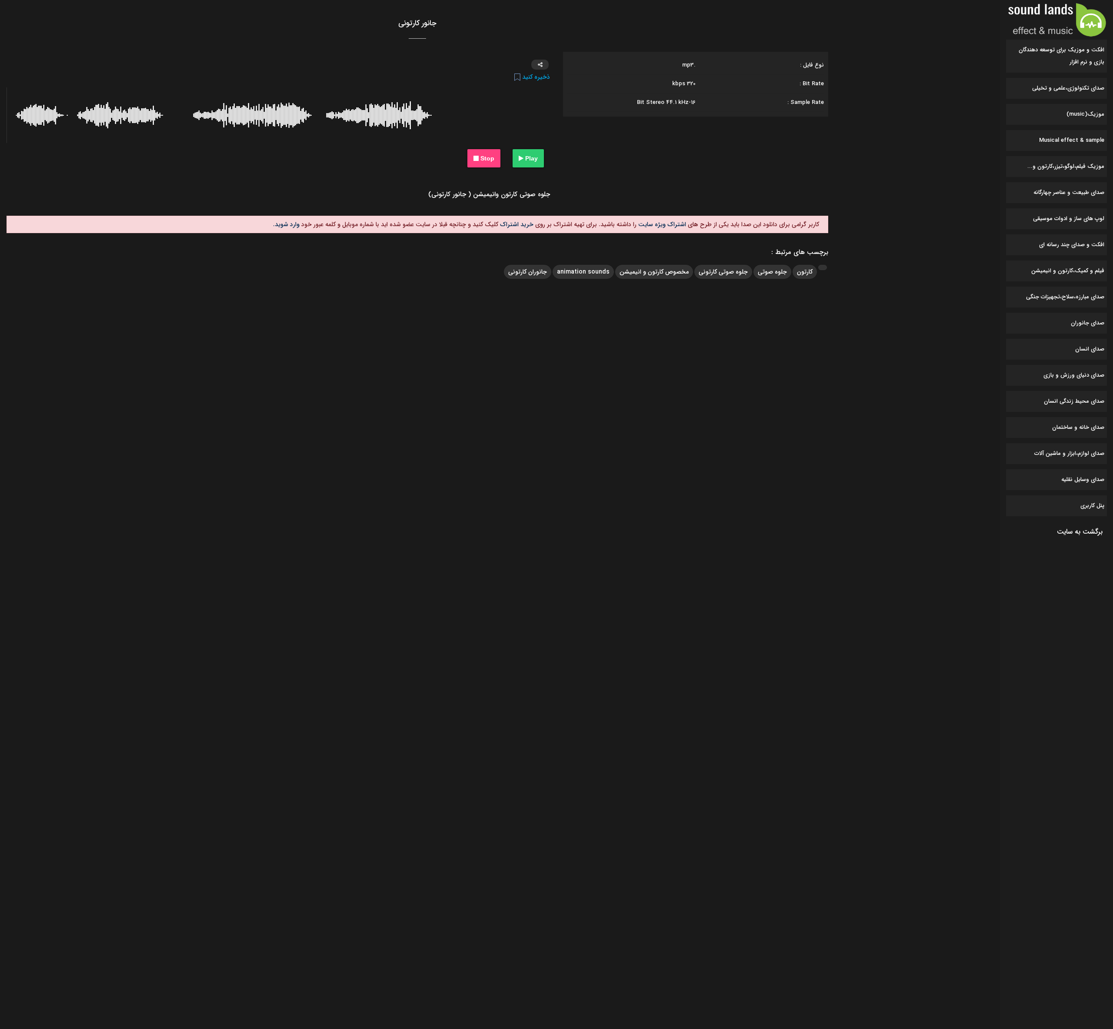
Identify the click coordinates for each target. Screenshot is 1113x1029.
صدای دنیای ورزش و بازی (1073, 375)
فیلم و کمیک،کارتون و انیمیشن (1067, 270)
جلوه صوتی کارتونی (723, 272)
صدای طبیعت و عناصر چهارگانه (1068, 192)
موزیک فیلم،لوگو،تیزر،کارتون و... (1065, 166)
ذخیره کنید (535, 77)
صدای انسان (1089, 349)
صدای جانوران (1087, 322)
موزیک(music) (1085, 114)
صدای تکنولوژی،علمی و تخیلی (1068, 88)
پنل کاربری (1092, 505)
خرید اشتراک (515, 224)
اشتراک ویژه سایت (661, 224)
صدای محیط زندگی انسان (1074, 401)
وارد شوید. (286, 224)
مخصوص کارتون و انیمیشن (654, 272)
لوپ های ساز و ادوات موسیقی (1068, 218)
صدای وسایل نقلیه (1082, 479)
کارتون (805, 272)
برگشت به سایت (1080, 531)
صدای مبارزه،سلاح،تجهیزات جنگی (1065, 296)
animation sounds (583, 272)
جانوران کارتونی (527, 272)
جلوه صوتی (772, 272)
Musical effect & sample (1071, 140)
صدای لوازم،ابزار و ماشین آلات (1069, 453)
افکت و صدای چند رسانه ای (1071, 244)
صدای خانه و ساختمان (1078, 427)
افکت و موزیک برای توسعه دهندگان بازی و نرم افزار (1061, 56)
